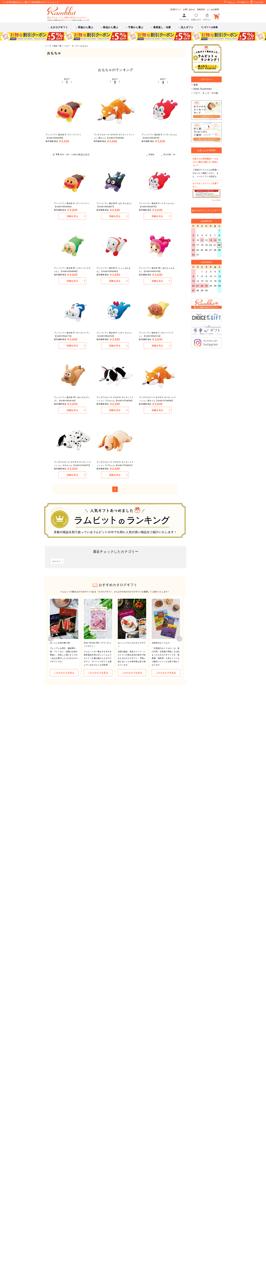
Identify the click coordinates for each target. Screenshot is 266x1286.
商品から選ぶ (110, 27)
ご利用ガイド (175, 9)
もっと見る (216, 200)
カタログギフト (59, 27)
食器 (195, 84)
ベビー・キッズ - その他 (205, 92)
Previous (50, 639)
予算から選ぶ (135, 27)
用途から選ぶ (85, 27)
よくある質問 (213, 9)
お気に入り (196, 19)
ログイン (207, 19)
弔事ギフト (245, 2)
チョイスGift (258, 2)
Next (179, 639)
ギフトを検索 (211, 27)
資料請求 (201, 9)
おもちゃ (56, 561)
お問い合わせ (189, 9)
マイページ (184, 19)
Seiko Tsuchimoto (202, 88)
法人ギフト (187, 27)
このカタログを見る (64, 672)
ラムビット (231, 2)
